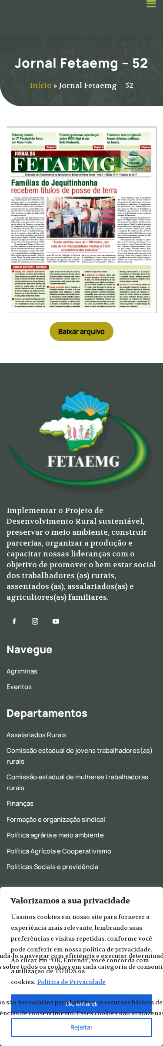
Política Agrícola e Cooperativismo (59, 851)
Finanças (20, 803)
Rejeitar (81, 1027)
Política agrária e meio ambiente (55, 835)
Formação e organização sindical (56, 819)
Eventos (19, 686)
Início (41, 85)
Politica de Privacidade (71, 982)
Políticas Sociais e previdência (52, 866)
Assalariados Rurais (37, 734)
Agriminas (22, 671)
